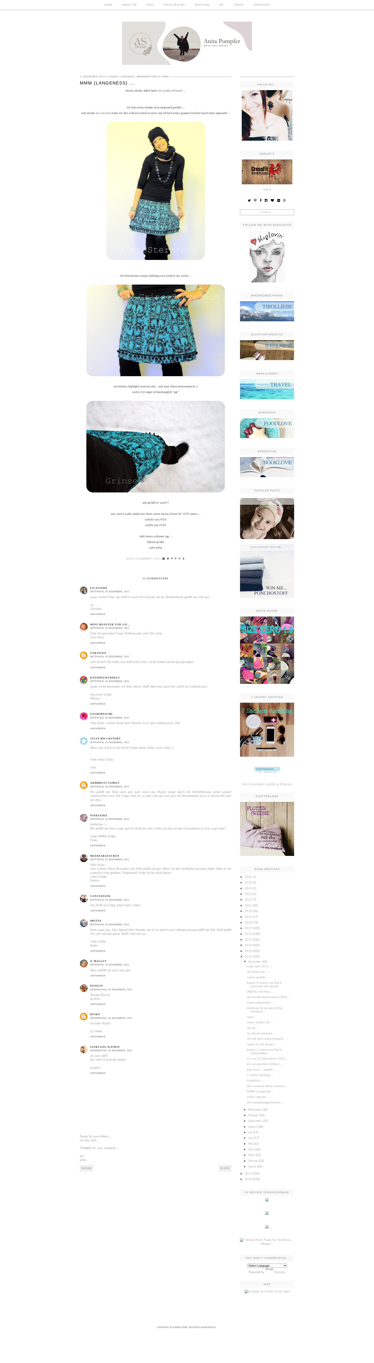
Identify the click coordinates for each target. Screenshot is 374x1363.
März (251, 1155)
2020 (248, 911)
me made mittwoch (170, 90)
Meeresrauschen (104, 856)
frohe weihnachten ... (260, 1003)
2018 (248, 922)
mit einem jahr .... (258, 972)
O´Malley (98, 961)
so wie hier (104, 113)
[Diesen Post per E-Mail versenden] (164, 558)
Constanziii (100, 896)
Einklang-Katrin (105, 1047)
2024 (248, 888)
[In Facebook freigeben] (172, 558)
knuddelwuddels (105, 677)
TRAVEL (239, 5)
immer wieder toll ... (259, 1022)
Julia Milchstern (105, 738)
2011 (248, 1173)
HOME (108, 5)
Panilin (96, 985)
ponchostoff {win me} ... (267, 547)
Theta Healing (174, 5)
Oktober (253, 1115)
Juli (250, 1132)
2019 (248, 917)
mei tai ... (252, 1028)
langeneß (128, 77)
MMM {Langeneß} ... (260, 1091)
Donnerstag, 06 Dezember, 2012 (111, 989)
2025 (248, 882)
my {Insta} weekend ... (261, 1033)
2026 (248, 877)
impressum (261, 5)
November (255, 1109)
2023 (248, 894)
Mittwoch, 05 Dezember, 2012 (109, 591)
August (252, 1127)
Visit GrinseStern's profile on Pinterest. (267, 784)
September (255, 1121)
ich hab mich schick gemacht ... (266, 1039)
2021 (248, 905)
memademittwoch (149, 77)
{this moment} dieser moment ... (267, 1086)
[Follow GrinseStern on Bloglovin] (267, 283)
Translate (279, 1272)
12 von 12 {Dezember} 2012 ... (267, 1058)
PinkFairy (99, 815)
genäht (114, 77)
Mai (250, 1144)
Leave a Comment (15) (142, 559)
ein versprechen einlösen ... (264, 1064)
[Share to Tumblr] (183, 558)
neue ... (251, 1017)
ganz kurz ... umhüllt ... (261, 1069)
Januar (252, 1166)
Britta (96, 920)
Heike (95, 1014)
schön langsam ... (258, 1097)
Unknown (98, 653)
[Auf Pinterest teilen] (175, 558)
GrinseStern (180, 1327)
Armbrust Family (105, 783)
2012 (248, 956)
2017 (248, 928)
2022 (248, 899)
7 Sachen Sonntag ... (260, 1075)
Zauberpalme (101, 714)
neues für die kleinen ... (262, 1044)
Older (225, 1168)
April (251, 1149)
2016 (248, 934)
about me (129, 5)
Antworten (97, 614)
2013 (248, 951)
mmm (165, 77)
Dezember (254, 961)
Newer (87, 1168)
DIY (221, 5)
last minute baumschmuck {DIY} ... (268, 997)
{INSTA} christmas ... (260, 991)
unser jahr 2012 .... (259, 966)
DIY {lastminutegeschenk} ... (264, 1102)
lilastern (99, 588)
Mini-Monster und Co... (110, 624)
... (267, 501)
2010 (248, 1179)
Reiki (150, 5)
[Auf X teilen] (168, 558)
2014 (248, 945)
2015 (248, 939)
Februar (253, 1161)
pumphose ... (255, 1080)
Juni (250, 1138)
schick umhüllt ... (257, 977)
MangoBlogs (208, 1327)
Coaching (202, 5)
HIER (185, 514)
